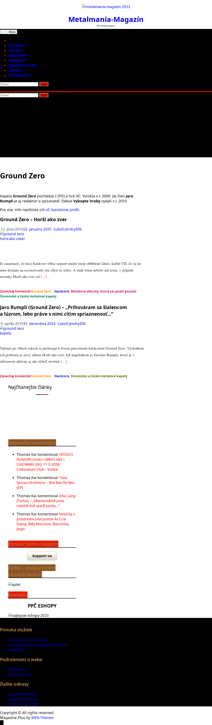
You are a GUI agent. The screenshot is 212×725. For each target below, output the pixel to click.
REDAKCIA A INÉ (22, 65)
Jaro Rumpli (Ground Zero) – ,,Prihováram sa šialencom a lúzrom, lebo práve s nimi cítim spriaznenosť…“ (63, 310)
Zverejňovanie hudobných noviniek (37, 645)
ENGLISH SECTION (23, 704)
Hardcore (61, 291)
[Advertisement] (106, 128)
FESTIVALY (17, 60)
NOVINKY (16, 45)
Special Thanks (20, 674)
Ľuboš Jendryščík (68, 229)
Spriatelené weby (22, 694)
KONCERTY (17, 55)
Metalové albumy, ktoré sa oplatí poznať (103, 291)
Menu (12, 31)
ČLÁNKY (15, 50)
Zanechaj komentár (15, 291)
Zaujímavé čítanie (22, 699)
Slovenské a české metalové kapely (28, 296)
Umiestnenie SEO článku (28, 640)
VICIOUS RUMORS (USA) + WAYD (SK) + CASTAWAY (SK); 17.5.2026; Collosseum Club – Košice (45, 462)
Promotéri (16, 649)
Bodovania (17, 669)
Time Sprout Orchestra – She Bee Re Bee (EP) (46, 482)
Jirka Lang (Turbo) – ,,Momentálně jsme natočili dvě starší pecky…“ (46, 500)
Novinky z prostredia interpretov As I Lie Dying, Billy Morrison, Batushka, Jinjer (46, 521)
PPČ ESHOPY (19, 75)
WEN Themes (42, 717)
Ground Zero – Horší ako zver (33, 219)
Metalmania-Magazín (106, 19)
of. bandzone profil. (63, 209)
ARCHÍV (15, 70)
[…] (44, 276)
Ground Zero (41, 291)
